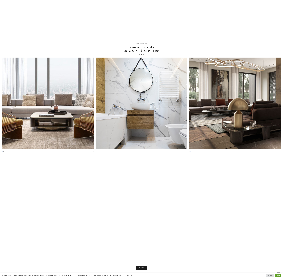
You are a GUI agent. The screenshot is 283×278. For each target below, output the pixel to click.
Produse (133, 1)
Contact (183, 1)
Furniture (48, 207)
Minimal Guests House (141, 101)
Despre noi (175, 1)
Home (126, 1)
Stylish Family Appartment (48, 101)
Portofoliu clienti (152, 1)
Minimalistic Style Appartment (235, 204)
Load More (141, 268)
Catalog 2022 (141, 1)
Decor (138, 104)
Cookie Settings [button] (270, 275)
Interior (48, 104)
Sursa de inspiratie (164, 1)
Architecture (235, 104)
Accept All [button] (278, 275)
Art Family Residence (235, 101)
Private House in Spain (47, 204)
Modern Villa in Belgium (141, 204)
